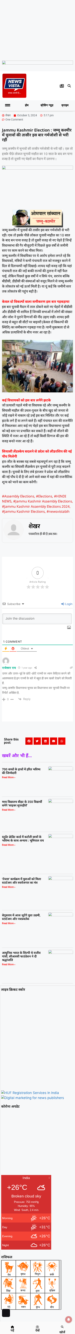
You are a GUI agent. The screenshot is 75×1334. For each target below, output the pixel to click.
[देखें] (37, 1327)
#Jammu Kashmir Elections (23, 511)
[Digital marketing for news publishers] (32, 1098)
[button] (69, 86)
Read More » (8, 777)
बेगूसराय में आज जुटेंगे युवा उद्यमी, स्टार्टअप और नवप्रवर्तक (21, 917)
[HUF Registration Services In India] (30, 1093)
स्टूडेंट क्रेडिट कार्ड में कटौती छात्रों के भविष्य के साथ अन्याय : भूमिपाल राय (23, 838)
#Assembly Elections (18, 496)
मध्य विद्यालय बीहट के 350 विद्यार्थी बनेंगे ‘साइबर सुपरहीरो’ (22, 803)
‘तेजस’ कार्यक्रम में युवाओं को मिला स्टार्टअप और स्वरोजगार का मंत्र (21, 880)
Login (68, 604)
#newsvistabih (58, 511)
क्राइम (65, 105)
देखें (37, 1330)
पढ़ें (12, 1330)
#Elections (44, 496)
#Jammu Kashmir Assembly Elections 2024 (36, 506)
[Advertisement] (37, 29)
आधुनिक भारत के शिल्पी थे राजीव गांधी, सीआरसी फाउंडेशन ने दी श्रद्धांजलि (21, 956)
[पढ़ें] (12, 1327)
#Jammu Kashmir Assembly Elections (42, 501)
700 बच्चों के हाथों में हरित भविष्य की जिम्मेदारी (21, 771)
